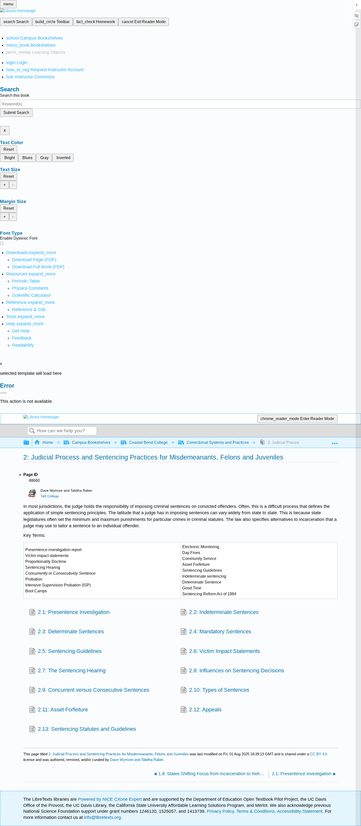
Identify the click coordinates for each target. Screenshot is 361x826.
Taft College (50, 496)
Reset (8, 149)
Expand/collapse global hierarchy (29, 442)
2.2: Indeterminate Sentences (224, 612)
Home (48, 442)
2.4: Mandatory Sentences (220, 631)
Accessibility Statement (299, 811)
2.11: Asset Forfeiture (63, 709)
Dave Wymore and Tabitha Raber (136, 760)
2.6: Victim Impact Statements (224, 651)
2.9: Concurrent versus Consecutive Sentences (93, 690)
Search (32, 431)
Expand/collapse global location (335, 441)
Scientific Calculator (31, 295)
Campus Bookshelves (91, 442)
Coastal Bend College (148, 442)
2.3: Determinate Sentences (71, 631)
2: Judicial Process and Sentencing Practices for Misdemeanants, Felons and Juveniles (118, 754)
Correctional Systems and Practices (218, 442)
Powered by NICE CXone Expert (110, 799)
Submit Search (16, 112)
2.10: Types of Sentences (219, 690)
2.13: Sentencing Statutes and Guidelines (87, 729)
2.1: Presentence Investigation (74, 612)
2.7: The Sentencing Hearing (72, 670)
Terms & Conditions (255, 811)
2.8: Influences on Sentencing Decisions (236, 670)
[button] (21, 338)
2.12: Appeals (205, 709)
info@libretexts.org (102, 817)
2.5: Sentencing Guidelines (70, 651)
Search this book (14, 95)
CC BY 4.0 (318, 754)
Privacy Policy (220, 811)
